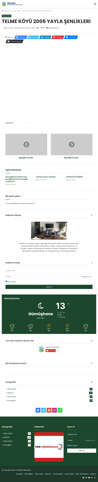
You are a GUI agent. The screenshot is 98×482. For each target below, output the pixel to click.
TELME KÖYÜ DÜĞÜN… (75, 177)
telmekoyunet (19, 123)
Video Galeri (16, 11)
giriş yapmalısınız (28, 203)
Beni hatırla (11, 282)
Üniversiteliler (58, 474)
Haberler (10, 393)
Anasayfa (7, 11)
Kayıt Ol (49, 287)
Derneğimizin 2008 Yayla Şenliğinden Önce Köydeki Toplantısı (16, 179)
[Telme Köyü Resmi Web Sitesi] (13, 4)
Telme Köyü (11, 397)
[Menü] (95, 4)
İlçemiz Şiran (69, 474)
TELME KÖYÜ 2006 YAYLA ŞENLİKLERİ (22, 120)
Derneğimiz (11, 400)
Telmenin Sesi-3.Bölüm (46, 177)
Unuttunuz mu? (86, 277)
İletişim (93, 474)
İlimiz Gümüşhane (82, 474)
